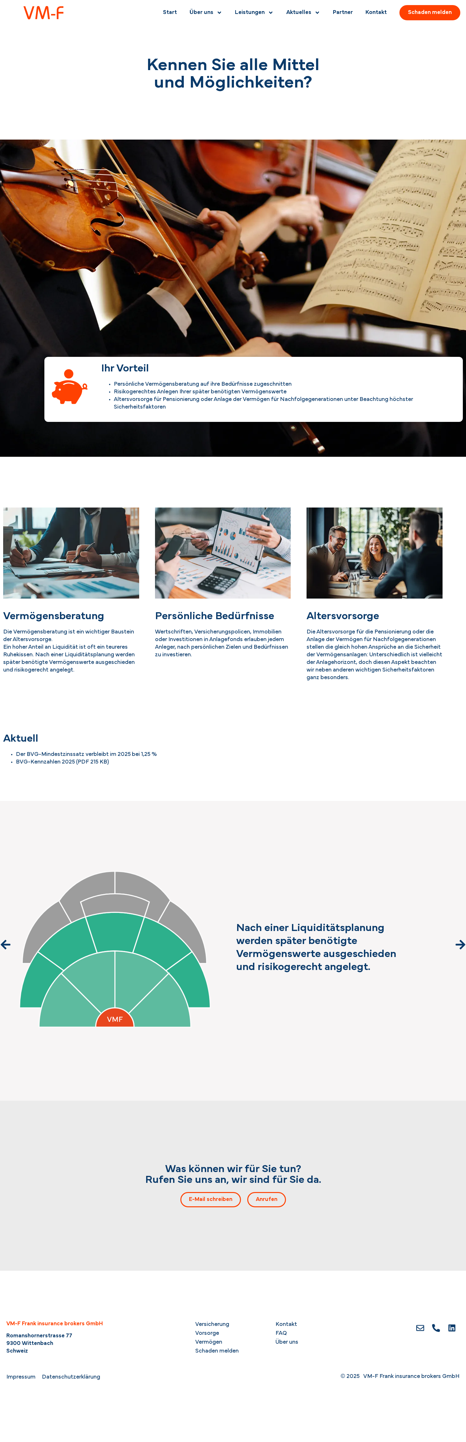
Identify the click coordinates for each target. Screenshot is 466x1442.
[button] (5, 944)
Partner (343, 12)
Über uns (201, 12)
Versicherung (212, 1324)
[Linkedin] (452, 1328)
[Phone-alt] (436, 1328)
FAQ (281, 1333)
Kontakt (376, 12)
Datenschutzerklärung (71, 1377)
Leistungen (250, 12)
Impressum (21, 1377)
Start (170, 12)
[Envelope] (420, 1328)
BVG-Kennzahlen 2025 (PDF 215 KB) (62, 762)
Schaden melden (217, 1351)
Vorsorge (207, 1333)
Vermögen (208, 1342)
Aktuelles (298, 12)
